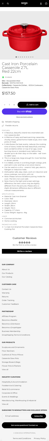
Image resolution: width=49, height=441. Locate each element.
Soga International (27, 433)
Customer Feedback (10, 304)
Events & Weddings (10, 397)
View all (5, 369)
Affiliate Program (9, 316)
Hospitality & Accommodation (14, 382)
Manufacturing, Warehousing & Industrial (19, 400)
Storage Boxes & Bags (11, 362)
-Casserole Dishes (19, 85)
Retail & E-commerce (11, 389)
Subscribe (38, 416)
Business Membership (11, 331)
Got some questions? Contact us (24, 425)
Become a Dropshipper (11, 327)
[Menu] (2, 3)
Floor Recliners (8, 351)
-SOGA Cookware (35, 85)
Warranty (6, 293)
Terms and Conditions (22, 438)
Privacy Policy (40, 438)
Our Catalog (7, 277)
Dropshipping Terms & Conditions (16, 335)
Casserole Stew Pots (10, 87)
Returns (5, 297)
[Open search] (7, 3)
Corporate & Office (9, 393)
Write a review (24, 251)
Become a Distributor (11, 324)
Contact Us (6, 289)
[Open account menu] (41, 3)
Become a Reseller (9, 320)
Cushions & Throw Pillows (12, 355)
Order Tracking (8, 300)
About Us (6, 269)
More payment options (24, 117)
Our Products (7, 273)
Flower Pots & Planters (11, 366)
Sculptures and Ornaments (13, 347)
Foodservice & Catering (11, 385)
